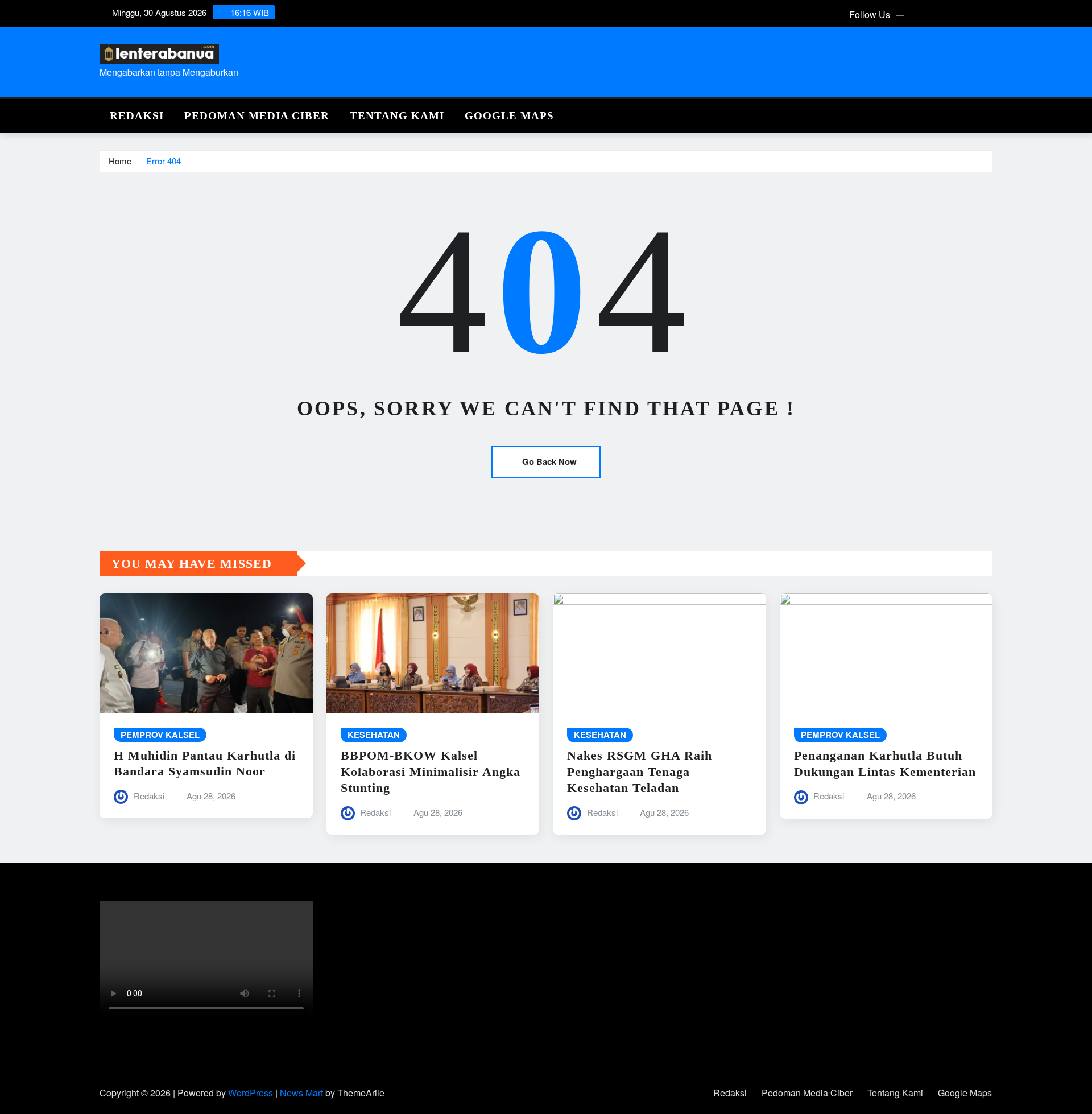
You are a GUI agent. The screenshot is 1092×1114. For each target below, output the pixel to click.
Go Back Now (549, 461)
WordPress (250, 1092)
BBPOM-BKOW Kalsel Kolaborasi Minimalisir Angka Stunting (430, 771)
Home (120, 161)
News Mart (301, 1092)
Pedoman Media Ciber (256, 116)
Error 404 (163, 161)
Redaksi (137, 116)
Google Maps (509, 116)
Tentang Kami (397, 116)
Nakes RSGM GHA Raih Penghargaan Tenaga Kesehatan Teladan (639, 771)
